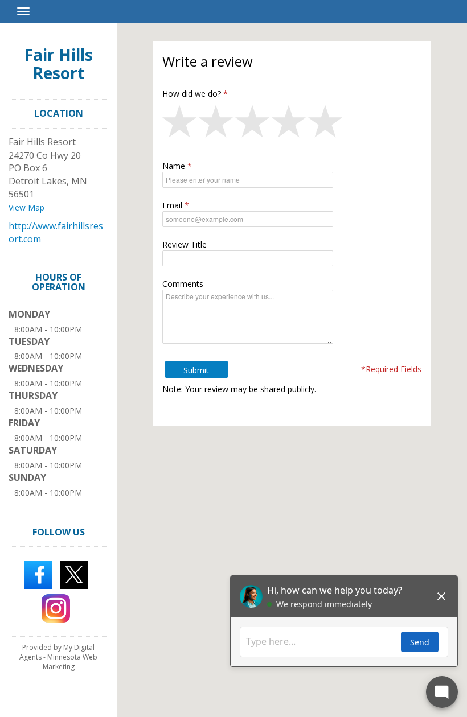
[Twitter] (74, 573)
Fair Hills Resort (58, 64)
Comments (182, 283)
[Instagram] (56, 607)
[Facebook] (38, 573)
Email (172, 205)
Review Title (184, 244)
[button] (180, 124)
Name (173, 165)
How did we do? (191, 93)
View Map (26, 207)
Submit (196, 370)
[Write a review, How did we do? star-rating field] (292, 124)
